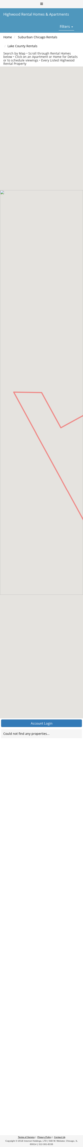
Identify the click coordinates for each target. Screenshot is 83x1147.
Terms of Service (26, 1137)
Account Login (41, 723)
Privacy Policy (44, 1137)
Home (7, 37)
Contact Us (59, 1137)
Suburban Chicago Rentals (37, 37)
